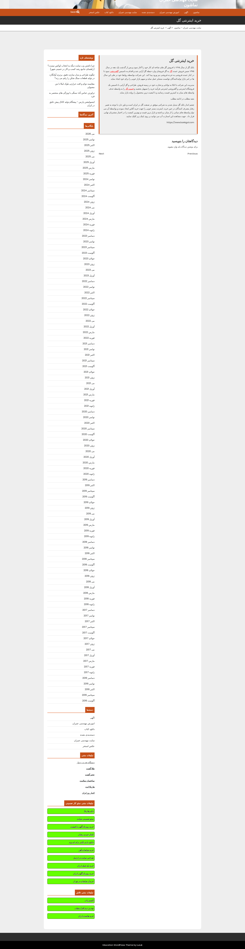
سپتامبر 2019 (88, 491)
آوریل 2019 (89, 519)
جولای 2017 (89, 638)
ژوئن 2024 (89, 201)
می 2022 (90, 321)
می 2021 (90, 383)
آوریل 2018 (89, 587)
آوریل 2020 (89, 457)
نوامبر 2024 (89, 179)
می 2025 (90, 156)
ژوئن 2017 (90, 644)
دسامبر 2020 (88, 411)
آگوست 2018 (88, 564)
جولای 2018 (89, 570)
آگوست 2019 (88, 496)
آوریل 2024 (89, 213)
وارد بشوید (172, 146)
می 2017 (90, 649)
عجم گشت (90, 774)
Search (62, 12)
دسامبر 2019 (89, 479)
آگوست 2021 (88, 366)
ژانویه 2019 (89, 536)
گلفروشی (114, 71)
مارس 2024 (89, 218)
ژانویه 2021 (89, 406)
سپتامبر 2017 (88, 627)
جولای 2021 (89, 372)
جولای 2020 (89, 440)
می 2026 (90, 133)
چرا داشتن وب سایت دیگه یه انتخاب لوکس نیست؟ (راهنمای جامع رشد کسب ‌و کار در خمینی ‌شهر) (71, 67)
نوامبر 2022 (89, 287)
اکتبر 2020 (89, 423)
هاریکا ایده (90, 786)
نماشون (196, 12)
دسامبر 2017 (88, 610)
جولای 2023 (89, 258)
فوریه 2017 (89, 666)
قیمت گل (129, 88)
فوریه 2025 (89, 173)
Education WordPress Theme (118, 944)
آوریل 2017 (89, 655)
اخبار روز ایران (88, 792)
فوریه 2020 (89, 468)
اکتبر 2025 (89, 145)
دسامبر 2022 (88, 281)
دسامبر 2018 (88, 542)
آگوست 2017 (88, 632)
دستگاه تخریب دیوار (86, 762)
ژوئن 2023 (89, 264)
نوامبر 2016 (89, 683)
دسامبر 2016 (88, 678)
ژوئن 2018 (90, 576)
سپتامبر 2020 (88, 428)
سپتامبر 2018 (88, 559)
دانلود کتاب (109, 12)
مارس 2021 (89, 394)
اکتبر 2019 (90, 485)
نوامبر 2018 (89, 547)
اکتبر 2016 (90, 689)
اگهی (186, 12)
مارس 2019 (89, 525)
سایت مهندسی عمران (128, 12)
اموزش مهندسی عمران (169, 12)
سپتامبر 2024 (88, 190)
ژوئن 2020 (89, 445)
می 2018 (90, 581)
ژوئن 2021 (90, 377)
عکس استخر (94, 12)
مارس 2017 (89, 661)
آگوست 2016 (88, 700)
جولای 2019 (89, 502)
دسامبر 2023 (88, 235)
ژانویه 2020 (89, 474)
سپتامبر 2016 (88, 695)
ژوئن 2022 (89, 315)
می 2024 (90, 207)
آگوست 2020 (88, 434)
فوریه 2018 (89, 598)
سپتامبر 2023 (88, 247)
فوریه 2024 (89, 224)
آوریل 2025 (89, 162)
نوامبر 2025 (89, 139)
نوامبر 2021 (89, 349)
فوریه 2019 (89, 530)
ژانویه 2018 (89, 604)
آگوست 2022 (88, 304)
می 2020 (90, 451)
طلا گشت (90, 768)
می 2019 (90, 513)
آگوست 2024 (88, 196)
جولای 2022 (89, 309)
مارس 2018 (89, 593)
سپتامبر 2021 (88, 360)
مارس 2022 (89, 332)
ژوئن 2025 (89, 150)
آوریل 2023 (89, 275)
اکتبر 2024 (89, 184)
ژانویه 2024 (89, 230)
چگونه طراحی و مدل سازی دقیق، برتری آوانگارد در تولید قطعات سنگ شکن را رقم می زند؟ (72, 76)
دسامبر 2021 (89, 343)
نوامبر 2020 (89, 417)
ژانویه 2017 (89, 672)
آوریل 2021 (89, 389)
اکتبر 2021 (90, 355)
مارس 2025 (89, 167)
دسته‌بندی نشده (148, 12)
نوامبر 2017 (89, 615)
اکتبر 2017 (90, 621)
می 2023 (90, 270)
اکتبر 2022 (89, 292)
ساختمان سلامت (87, 780)
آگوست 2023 (88, 253)
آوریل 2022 (89, 326)
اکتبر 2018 (90, 553)
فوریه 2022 (89, 338)
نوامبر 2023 (89, 241)
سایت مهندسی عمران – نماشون (187, 27)
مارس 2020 (89, 462)
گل (171, 71)
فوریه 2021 (89, 400)
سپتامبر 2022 (88, 298)
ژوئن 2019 (90, 508)
